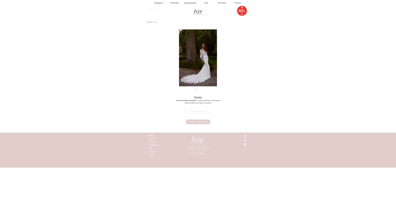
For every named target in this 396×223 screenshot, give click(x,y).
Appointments (154, 145)
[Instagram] (245, 136)
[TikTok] (245, 140)
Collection (152, 142)
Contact (151, 155)
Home (149, 22)
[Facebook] (245, 144)
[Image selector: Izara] (196, 89)
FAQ (150, 148)
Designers (152, 139)
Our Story (152, 151)
